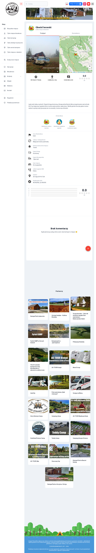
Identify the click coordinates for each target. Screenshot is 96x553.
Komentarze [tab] (76, 33)
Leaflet (73, 72)
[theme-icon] (5, 29)
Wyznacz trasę (36, 80)
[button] (12, 76)
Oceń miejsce (68, 80)
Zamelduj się (52, 80)
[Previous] (29, 54)
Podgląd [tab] (42, 33)
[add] (88, 248)
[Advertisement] (59, 91)
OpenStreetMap (81, 72)
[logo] (12, 8)
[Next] (56, 54)
